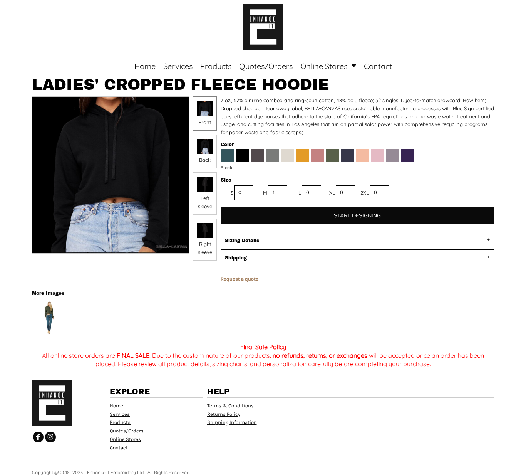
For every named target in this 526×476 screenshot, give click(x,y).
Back (205, 160)
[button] (71, 12)
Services (120, 414)
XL (332, 193)
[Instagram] (50, 437)
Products (120, 422)
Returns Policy (223, 414)
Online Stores (125, 439)
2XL (364, 193)
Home (116, 406)
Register (490, 11)
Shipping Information (232, 422)
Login (456, 11)
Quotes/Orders (127, 431)
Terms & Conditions (230, 406)
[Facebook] (38, 437)
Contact (119, 448)
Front (205, 122)
